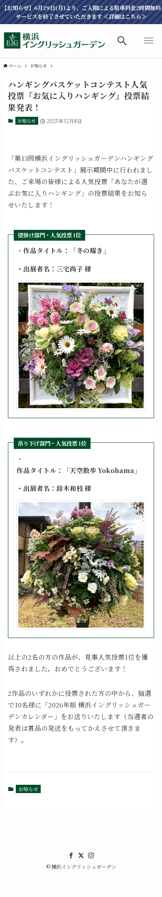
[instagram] (91, 855)
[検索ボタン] (122, 40)
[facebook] (71, 855)
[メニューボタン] (148, 40)
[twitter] (81, 855)
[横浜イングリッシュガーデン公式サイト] (54, 40)
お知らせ (26, 120)
